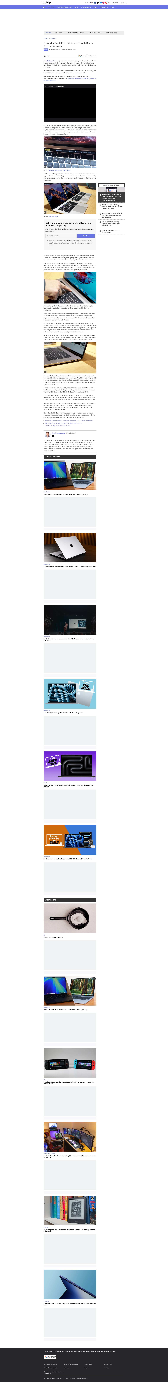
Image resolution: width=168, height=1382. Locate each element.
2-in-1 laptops (59, 33)
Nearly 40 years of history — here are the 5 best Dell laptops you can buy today (112, 206)
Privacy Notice (53, 242)
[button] (123, 3)
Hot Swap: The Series (95, 33)
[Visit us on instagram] (103, 3)
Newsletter (93, 56)
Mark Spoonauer (55, 49)
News (46, 49)
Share (48, 56)
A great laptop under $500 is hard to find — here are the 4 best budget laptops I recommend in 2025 (111, 197)
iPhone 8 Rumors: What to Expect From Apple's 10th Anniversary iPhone (69, 421)
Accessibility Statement (51, 1368)
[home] (44, 7)
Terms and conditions (50, 1364)
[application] (70, 103)
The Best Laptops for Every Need (59, 170)
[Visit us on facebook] (95, 3)
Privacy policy (88, 1364)
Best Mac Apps (53, 216)
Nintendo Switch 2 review (75, 33)
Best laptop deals (111, 33)
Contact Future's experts (71, 1364)
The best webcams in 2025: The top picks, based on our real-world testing (112, 215)
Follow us (83, 56)
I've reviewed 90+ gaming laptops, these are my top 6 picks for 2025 (111, 223)
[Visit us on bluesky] (101, 3)
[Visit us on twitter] (98, 3)
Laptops (46, 38)
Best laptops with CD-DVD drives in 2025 (111, 231)
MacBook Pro (50, 61)
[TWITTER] (53, 436)
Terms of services (68, 240)
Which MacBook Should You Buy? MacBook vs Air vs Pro (63, 423)
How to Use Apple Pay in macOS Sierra (57, 426)
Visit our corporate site (108, 1351)
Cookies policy (108, 1364)
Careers (106, 1368)
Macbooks (53, 38)
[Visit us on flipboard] (106, 3)
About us (66, 1368)
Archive (86, 1368)
